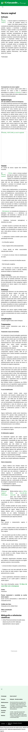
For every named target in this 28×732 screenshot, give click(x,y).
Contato (3, 723)
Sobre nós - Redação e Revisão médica (15, 724)
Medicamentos (4, 702)
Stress (10, 173)
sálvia (25, 491)
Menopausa (5, 211)
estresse (18, 92)
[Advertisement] (14, 72)
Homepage (3, 696)
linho (11, 493)
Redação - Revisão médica (16, 699)
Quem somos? (13, 696)
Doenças (3, 699)
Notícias (3, 715)
